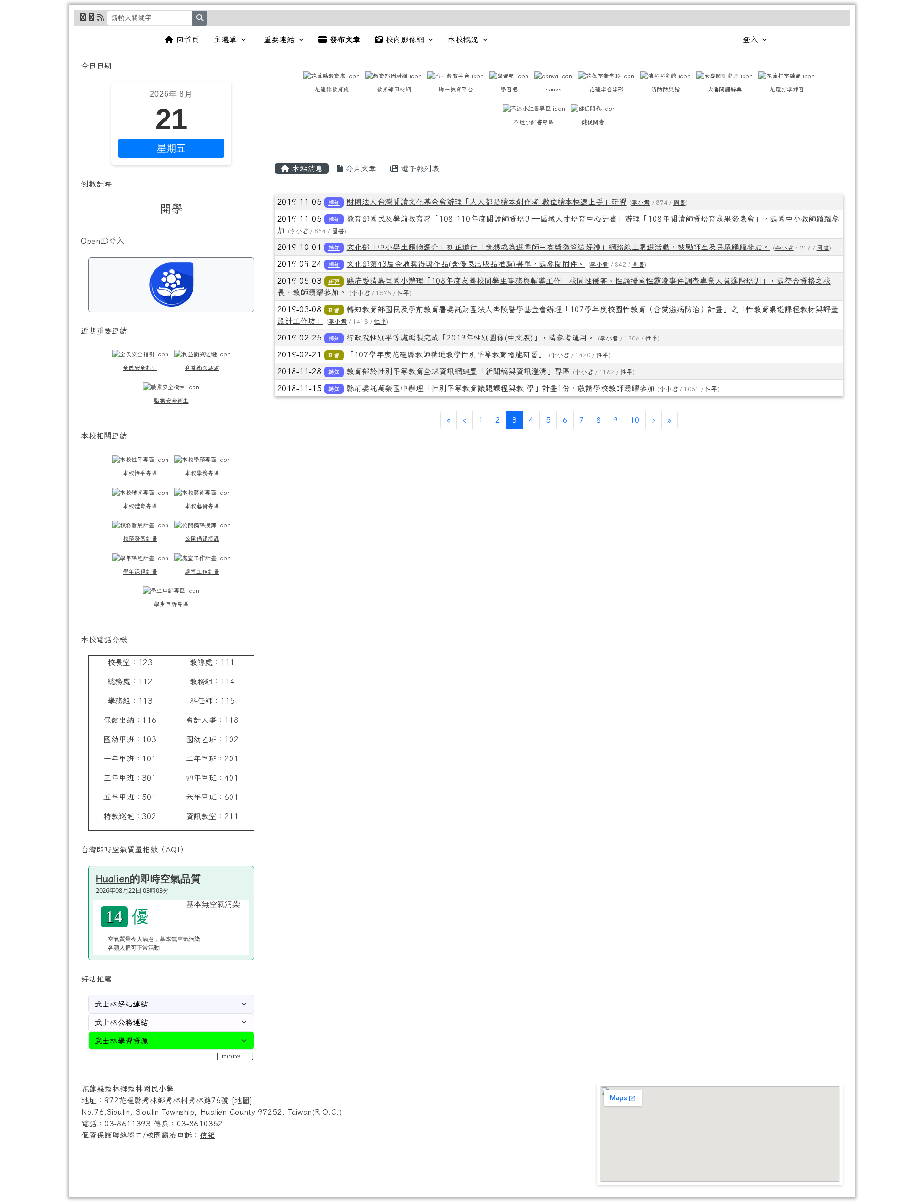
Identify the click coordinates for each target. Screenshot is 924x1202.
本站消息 (306, 168)
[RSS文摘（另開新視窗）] (100, 17)
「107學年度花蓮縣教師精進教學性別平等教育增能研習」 (446, 354)
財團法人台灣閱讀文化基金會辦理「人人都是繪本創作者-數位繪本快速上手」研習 (486, 202)
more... (235, 1055)
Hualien (113, 878)
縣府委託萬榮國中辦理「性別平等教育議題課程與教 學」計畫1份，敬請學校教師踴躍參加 (500, 388)
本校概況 (463, 39)
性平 (403, 293)
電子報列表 (418, 168)
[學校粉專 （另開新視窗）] (83, 17)
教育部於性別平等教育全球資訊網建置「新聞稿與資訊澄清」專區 (458, 371)
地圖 (242, 1100)
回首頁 (187, 39)
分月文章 (359, 168)
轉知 (334, 202)
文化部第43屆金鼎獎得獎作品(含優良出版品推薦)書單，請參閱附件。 (465, 264)
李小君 (640, 202)
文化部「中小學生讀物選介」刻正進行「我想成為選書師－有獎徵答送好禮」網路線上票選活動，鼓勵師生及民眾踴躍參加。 (558, 247)
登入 (750, 39)
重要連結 (279, 39)
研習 (334, 281)
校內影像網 (404, 39)
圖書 (679, 202)
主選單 (225, 39)
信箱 (207, 1135)
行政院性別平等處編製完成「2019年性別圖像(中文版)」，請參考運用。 (470, 337)
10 (635, 420)
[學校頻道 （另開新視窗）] (91, 17)
